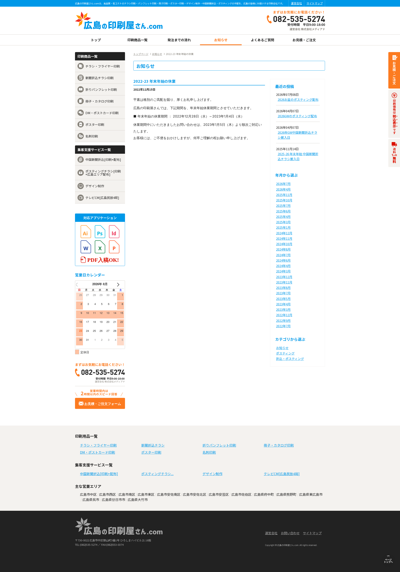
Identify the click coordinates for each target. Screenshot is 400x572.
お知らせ (221, 39)
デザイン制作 (94, 186)
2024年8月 (283, 249)
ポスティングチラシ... (157, 473)
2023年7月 (283, 293)
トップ (96, 39)
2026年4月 (283, 189)
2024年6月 (283, 260)
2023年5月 (283, 298)
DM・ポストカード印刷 (102, 113)
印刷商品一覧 (138, 39)
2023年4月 (283, 304)
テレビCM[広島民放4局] (102, 197)
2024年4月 (283, 266)
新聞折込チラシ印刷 (99, 78)
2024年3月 (283, 271)
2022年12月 (284, 315)
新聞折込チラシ (153, 445)
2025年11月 (284, 194)
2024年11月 (284, 238)
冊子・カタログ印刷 (99, 101)
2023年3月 (283, 309)
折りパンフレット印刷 (101, 89)
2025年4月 (283, 216)
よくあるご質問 (262, 39)
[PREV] (80, 284)
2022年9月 (283, 320)
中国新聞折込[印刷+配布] (103, 159)
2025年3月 (283, 222)
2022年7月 (283, 326)
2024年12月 (284, 233)
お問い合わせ (290, 533)
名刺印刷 (91, 136)
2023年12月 (284, 277)
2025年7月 (283, 205)
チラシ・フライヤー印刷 (102, 66)
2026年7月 (283, 183)
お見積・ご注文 (304, 39)
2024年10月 (284, 244)
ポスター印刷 (94, 124)
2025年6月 (283, 211)
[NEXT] (120, 284)
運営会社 (296, 3)
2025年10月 (284, 200)
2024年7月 (283, 255)
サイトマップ (314, 3)
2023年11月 (284, 282)
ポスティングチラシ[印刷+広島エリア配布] (103, 172)
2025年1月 (283, 227)
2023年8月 (283, 287)
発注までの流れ (179, 39)
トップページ (140, 53)
